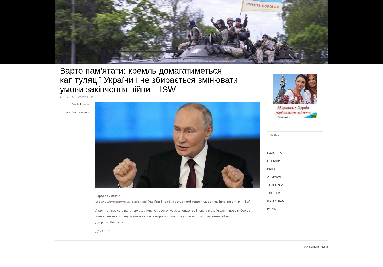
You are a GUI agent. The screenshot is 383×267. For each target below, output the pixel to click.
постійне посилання (77, 112)
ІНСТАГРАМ (276, 201)
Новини (84, 104)
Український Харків (317, 246)
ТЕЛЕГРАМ (275, 185)
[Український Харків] (295, 117)
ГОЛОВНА (274, 153)
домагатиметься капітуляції (127, 201)
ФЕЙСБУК (274, 177)
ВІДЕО (271, 169)
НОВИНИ (273, 161)
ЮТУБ (271, 209)
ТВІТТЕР (273, 193)
